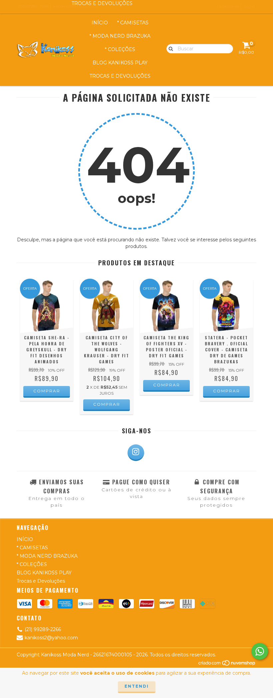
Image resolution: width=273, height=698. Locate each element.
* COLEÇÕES (120, 49)
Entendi (137, 686)
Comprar (46, 390)
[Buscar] (169, 48)
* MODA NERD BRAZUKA (120, 36)
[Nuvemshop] (227, 664)
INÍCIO (100, 23)
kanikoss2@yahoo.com (51, 638)
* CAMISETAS (132, 23)
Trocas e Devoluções (120, 76)
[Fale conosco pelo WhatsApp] (259, 651)
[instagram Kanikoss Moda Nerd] (136, 452)
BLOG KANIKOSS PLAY (120, 63)
